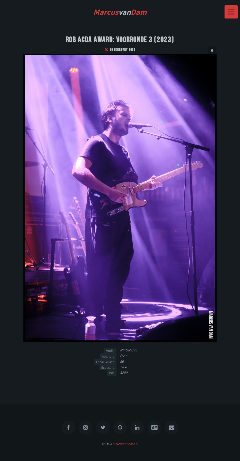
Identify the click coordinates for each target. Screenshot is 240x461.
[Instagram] (85, 427)
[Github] (120, 427)
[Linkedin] (137, 427)
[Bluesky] (103, 427)
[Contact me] (171, 427)
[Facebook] (68, 427)
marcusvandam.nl (125, 443)
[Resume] (154, 427)
